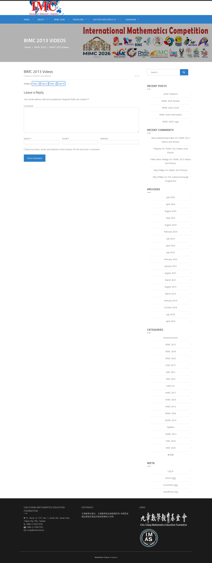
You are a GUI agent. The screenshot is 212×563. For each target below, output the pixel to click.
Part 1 (36, 83)
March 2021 (170, 280)
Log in (170, 471)
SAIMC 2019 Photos (178, 170)
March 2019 (170, 293)
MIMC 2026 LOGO (170, 107)
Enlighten (114, 557)
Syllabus (170, 427)
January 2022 (171, 266)
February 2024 (170, 231)
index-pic (170, 385)
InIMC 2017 (170, 392)
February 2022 (170, 259)
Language (130, 19)
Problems (78, 19)
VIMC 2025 (171, 447)
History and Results (104, 19)
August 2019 (170, 286)
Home (28, 47)
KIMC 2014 (170, 406)
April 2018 (170, 321)
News (27, 19)
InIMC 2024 (170, 399)
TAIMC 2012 (170, 434)
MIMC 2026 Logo (170, 121)
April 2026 (170, 204)
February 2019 (170, 300)
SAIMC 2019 (170, 420)
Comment (28, 106)
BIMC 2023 (170, 358)
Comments (170, 485)
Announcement (170, 337)
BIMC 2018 (170, 351)
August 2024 (170, 224)
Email (65, 138)
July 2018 (170, 314)
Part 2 (44, 83)
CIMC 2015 (170, 365)
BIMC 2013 (40, 47)
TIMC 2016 (170, 441)
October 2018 (170, 307)
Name (27, 138)
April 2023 (170, 245)
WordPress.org (171, 491)
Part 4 (61, 83)
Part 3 (53, 83)
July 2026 (170, 197)
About (41, 19)
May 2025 (170, 218)
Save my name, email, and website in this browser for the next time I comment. (63, 149)
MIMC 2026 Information (170, 114)
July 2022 (170, 252)
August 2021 (170, 273)
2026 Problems (171, 94)
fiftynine (48, 76)
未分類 (171, 454)
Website (104, 138)
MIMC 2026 (59, 19)
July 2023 (170, 238)
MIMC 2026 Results (171, 101)
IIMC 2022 (170, 379)
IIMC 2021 (170, 372)
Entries (170, 478)
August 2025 (170, 211)
